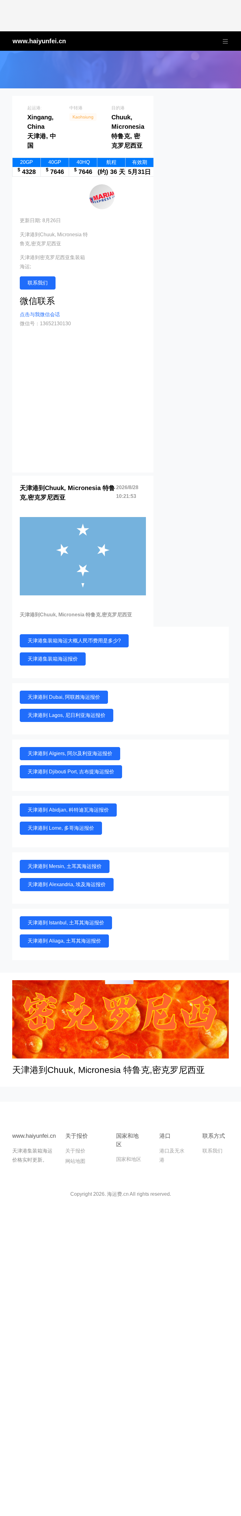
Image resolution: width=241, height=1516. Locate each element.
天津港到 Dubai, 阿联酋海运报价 (64, 697)
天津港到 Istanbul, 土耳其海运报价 (66, 922)
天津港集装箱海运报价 (53, 658)
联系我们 (38, 282)
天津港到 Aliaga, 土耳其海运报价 (64, 941)
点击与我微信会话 (40, 314)
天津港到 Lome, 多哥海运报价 (61, 828)
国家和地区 (128, 1159)
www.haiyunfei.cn (39, 41)
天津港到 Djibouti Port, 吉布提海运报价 (71, 771)
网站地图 (75, 1161)
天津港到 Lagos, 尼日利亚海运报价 (66, 715)
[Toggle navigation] (223, 41)
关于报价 (75, 1150)
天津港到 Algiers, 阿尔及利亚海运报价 (70, 753)
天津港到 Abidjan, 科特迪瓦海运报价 (68, 810)
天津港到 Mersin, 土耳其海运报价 (65, 866)
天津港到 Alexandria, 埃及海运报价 (67, 884)
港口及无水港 (172, 1155)
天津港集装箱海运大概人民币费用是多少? (74, 640)
